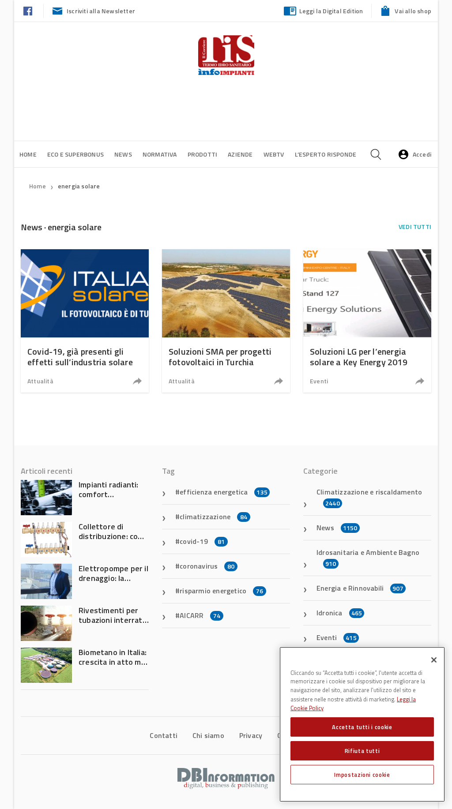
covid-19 (202, 541)
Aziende (240, 154)
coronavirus (207, 566)
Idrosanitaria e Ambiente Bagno (367, 557)
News (123, 154)
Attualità (40, 381)
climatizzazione (213, 516)
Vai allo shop (413, 10)
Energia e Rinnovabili (359, 588)
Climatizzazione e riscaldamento (369, 497)
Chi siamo (208, 735)
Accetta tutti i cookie (362, 727)
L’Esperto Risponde (326, 154)
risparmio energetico (221, 590)
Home (28, 154)
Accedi (422, 154)
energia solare (79, 186)
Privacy (250, 735)
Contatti (163, 735)
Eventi (319, 381)
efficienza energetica (223, 492)
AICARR (200, 615)
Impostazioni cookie (362, 774)
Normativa (160, 154)
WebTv (274, 154)
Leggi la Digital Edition (331, 10)
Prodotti (203, 154)
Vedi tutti (415, 226)
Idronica (339, 612)
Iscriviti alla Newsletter (101, 10)
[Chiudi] (434, 660)
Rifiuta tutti (362, 750)
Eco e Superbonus (75, 154)
